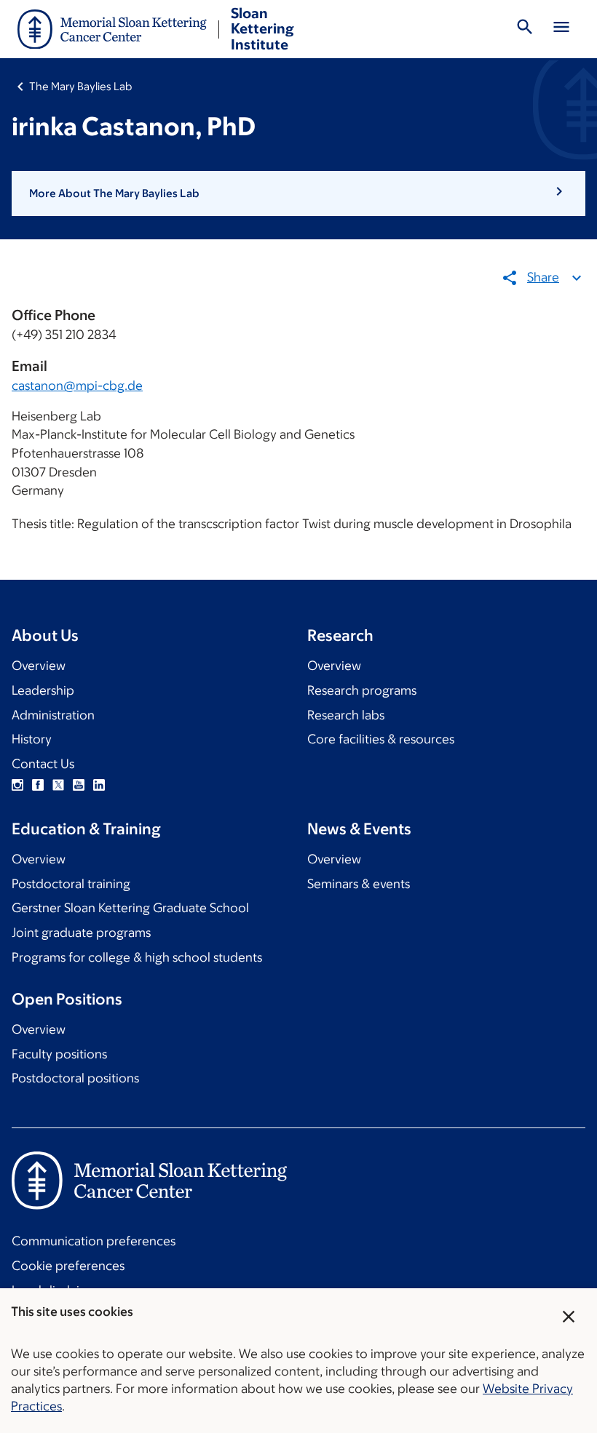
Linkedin (99, 785)
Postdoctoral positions (75, 1078)
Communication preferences (93, 1241)
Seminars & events (358, 884)
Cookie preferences (68, 1265)
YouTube (78, 785)
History (32, 739)
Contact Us (43, 764)
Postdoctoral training (71, 884)
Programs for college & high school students (137, 957)
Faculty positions (59, 1054)
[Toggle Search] (525, 29)
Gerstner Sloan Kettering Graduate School (130, 908)
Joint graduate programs (81, 932)
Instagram (17, 785)
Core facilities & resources (380, 739)
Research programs (361, 690)
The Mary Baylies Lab (80, 86)
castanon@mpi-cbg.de (77, 385)
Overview (39, 665)
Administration (53, 715)
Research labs (345, 715)
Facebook (38, 785)
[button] (298, 193)
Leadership (43, 690)
